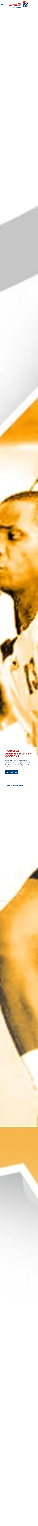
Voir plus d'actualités (15, 786)
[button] (2, 4)
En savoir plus (12, 770)
